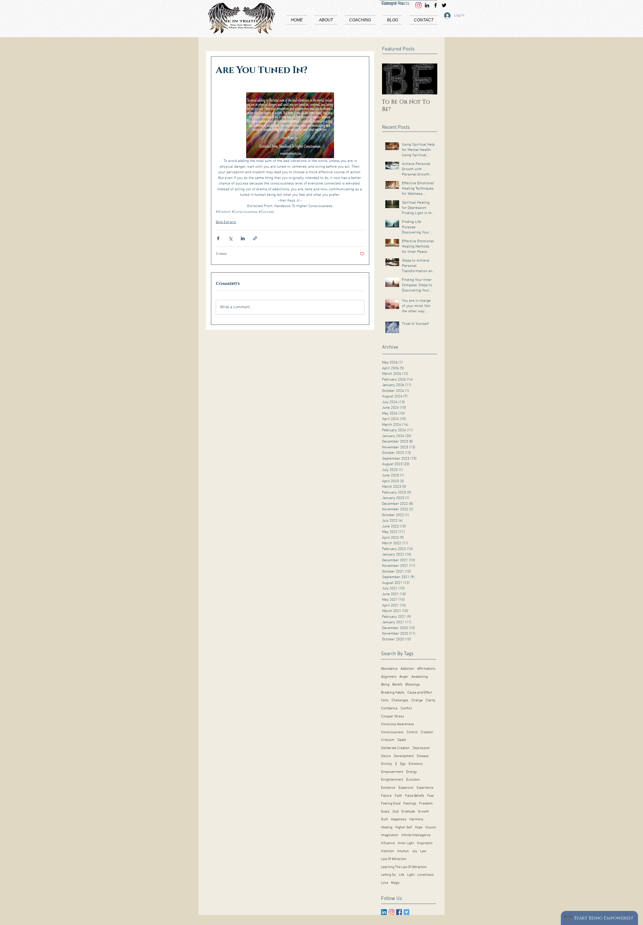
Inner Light (406, 843)
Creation (427, 732)
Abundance (389, 669)
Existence (388, 788)
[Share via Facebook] (218, 238)
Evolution (413, 780)
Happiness (398, 819)
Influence (388, 843)
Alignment (388, 677)
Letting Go (388, 875)
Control (412, 732)
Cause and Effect (419, 693)
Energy (411, 772)
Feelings (409, 803)
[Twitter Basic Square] (406, 912)
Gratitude (408, 812)
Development (404, 756)
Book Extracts (226, 222)
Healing (386, 827)
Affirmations (426, 669)
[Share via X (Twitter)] (230, 238)
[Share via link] (255, 238)
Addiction (407, 669)
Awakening (419, 677)
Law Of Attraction (393, 859)
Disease (422, 756)
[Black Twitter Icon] (444, 5)
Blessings (412, 685)
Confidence (389, 708)
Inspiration (425, 843)
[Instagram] (391, 912)
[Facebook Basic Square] (399, 912)
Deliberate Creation (395, 748)
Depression (421, 748)
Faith (398, 796)
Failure (386, 796)
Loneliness (425, 875)
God (395, 812)
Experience (425, 788)
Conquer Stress (392, 716)
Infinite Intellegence (416, 835)
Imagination (389, 835)
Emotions (416, 764)
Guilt (384, 819)
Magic (395, 883)
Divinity (386, 764)
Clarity (431, 700)
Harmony (416, 819)
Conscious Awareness (397, 724)
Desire (386, 756)
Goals (385, 812)
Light (410, 875)
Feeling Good (390, 803)
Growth (423, 812)
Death (401, 740)
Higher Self (403, 827)
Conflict (406, 708)
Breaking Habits (392, 693)
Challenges (400, 700)
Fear (430, 796)
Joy (414, 851)
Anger (403, 677)
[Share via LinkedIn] (242, 238)
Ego (403, 764)
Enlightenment (392, 780)
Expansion (406, 788)
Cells (385, 700)
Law (423, 851)
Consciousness (392, 732)
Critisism (387, 740)
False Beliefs (414, 796)
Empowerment (392, 772)
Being (385, 685)
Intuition (403, 851)
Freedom (426, 803)
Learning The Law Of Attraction (404, 867)
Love (384, 883)
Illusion (430, 827)
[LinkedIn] (384, 912)
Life (401, 875)
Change (417, 700)
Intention (387, 851)
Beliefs (397, 685)
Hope (418, 827)
